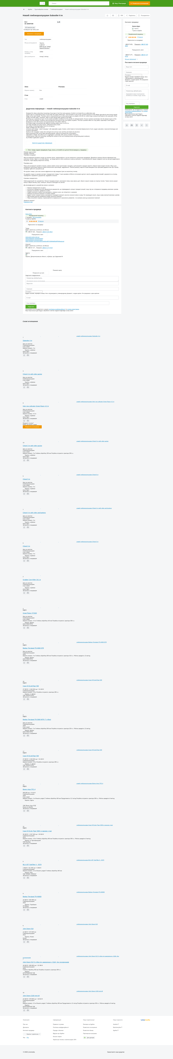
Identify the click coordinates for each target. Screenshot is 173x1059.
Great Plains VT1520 (30, 613)
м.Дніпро (42, 45)
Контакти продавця (28, 1030)
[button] (107, 15)
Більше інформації (130, 59)
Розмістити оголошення (32, 427)
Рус (28, 1037)
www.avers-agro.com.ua (32, 237)
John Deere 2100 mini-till (31, 996)
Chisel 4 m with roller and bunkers (34, 513)
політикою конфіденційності (57, 309)
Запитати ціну (31, 27)
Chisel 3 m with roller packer (32, 446)
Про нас (25, 1024)
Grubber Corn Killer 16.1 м (32, 580)
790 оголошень (36, 217)
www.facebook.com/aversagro (34, 240)
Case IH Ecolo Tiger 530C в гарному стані (37, 831)
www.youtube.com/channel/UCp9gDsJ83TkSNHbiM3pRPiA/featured (44, 241)
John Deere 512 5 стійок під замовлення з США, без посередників (46, 962)
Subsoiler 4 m (27, 340)
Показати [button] (39, 232)
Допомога (26, 1027)
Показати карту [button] (57, 270)
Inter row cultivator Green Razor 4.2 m (36, 406)
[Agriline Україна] (30, 3)
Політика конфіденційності (61, 1027)
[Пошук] (50, 3)
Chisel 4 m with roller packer (32, 374)
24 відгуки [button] (41, 221)
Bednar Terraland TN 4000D (32, 896)
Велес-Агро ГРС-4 (29, 789)
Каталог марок (57, 1036)
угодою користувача (73, 309)
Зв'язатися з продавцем (34, 33)
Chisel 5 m (26, 479)
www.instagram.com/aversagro (34, 238)
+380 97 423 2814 (47, 232)
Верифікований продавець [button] (36, 215)
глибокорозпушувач (45, 39)
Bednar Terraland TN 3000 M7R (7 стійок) (37, 719)
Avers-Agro (28, 214)
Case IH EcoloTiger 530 (31, 686)
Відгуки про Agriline (58, 1033)
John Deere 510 (28, 929)
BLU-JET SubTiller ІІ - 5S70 (32, 864)
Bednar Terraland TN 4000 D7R (33, 648)
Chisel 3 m (26, 546)
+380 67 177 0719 (47, 247)
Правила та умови (58, 1024)
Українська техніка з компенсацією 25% (64, 1039)
